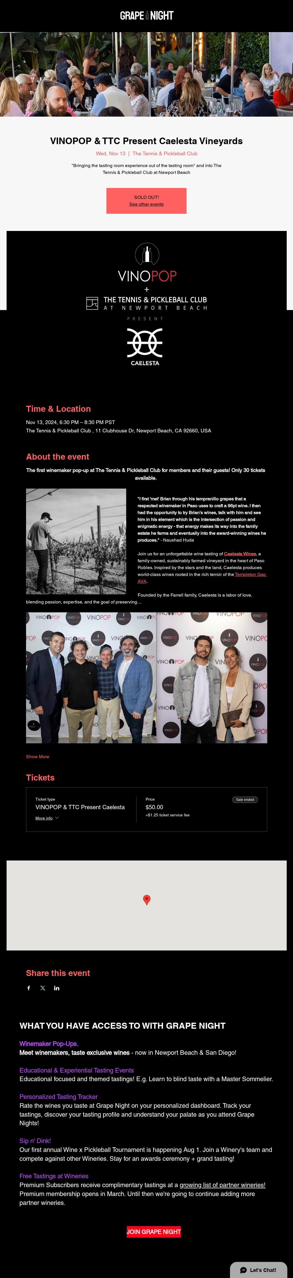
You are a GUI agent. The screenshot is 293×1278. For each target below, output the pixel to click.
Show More (37, 756)
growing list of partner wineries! (223, 1185)
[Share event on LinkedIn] (57, 988)
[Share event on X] (42, 988)
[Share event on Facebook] (28, 988)
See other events (146, 204)
